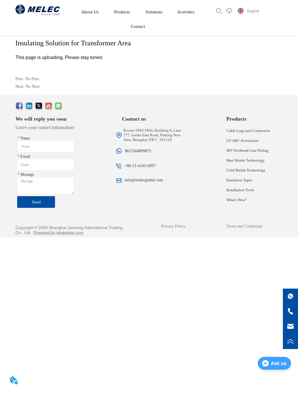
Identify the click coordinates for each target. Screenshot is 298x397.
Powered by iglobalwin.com (58, 232)
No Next (33, 86)
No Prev (32, 79)
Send (36, 202)
